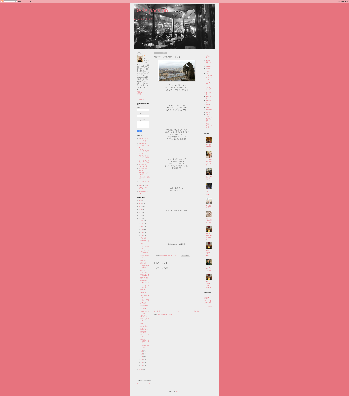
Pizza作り (143, 260)
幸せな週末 (144, 326)
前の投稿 (196, 311)
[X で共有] (185, 255)
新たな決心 (144, 263)
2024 (140, 201)
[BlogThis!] (183, 255)
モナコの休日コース (144, 182)
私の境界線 (144, 306)
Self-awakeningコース (144, 192)
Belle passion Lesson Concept (209, 284)
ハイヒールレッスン (209, 83)
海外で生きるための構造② (207, 302)
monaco (208, 68)
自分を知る (144, 244)
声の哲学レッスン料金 (144, 173)
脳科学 (208, 112)
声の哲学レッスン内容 (144, 169)
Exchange (208, 66)
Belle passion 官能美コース (144, 178)
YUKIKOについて (209, 78)
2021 (140, 209)
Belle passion (151, 10)
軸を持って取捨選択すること (144, 341)
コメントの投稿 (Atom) (164, 315)
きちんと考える (144, 247)
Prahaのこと (144, 329)
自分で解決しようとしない (209, 178)
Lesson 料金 (142, 143)
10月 (142, 227)
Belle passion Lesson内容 (208, 253)
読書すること (144, 323)
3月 (142, 359)
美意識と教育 (209, 207)
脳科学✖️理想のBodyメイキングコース (144, 187)
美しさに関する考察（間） (209, 220)
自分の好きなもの (144, 312)
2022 (140, 206)
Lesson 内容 (142, 141)
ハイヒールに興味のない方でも (209, 162)
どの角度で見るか (144, 346)
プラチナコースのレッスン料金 (144, 161)
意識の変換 (144, 278)
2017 (140, 369)
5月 (142, 354)
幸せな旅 (143, 238)
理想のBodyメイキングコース (209, 126)
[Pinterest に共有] (189, 255)
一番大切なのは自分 (144, 266)
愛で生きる (144, 292)
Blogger (178, 391)
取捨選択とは (144, 241)
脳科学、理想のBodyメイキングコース (209, 118)
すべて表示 (209, 306)
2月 (142, 362)
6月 (142, 351)
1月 (142, 365)
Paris (207, 71)
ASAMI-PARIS (208, 57)
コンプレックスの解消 (144, 252)
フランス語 (209, 93)
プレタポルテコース (144, 146)
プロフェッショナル (144, 286)
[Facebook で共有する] (187, 255)
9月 (142, 229)
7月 (142, 235)
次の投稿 (157, 311)
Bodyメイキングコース (209, 61)
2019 (140, 215)
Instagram (141, 99)
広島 (207, 107)
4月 (142, 357)
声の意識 (143, 303)
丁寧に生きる (144, 275)
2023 (140, 203)
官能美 (208, 105)
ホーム (177, 311)
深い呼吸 (143, 308)
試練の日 (143, 290)
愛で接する (144, 332)
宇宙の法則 (209, 101)
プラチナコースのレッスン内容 (144, 156)
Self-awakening (209, 74)
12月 (142, 221)
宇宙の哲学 (209, 97)
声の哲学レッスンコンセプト (144, 165)
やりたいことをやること (144, 271)
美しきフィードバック (209, 146)
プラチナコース (209, 89)
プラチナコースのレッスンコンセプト (144, 151)
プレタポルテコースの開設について (209, 236)
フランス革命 (144, 300)
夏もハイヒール (144, 296)
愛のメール (144, 316)
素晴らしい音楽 (144, 319)
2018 (140, 218)
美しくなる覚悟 (144, 335)
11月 (142, 224)
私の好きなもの (144, 256)
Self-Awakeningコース (209, 192)
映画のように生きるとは (144, 281)
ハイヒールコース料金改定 (209, 268)
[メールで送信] (182, 255)
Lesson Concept (143, 138)
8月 (142, 232)
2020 (140, 212)
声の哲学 (209, 110)
